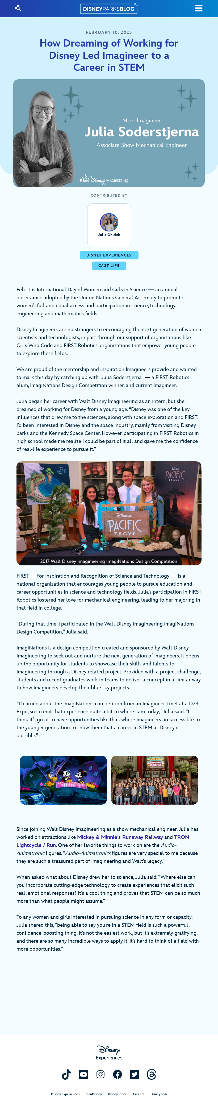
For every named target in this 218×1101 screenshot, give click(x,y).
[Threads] (151, 1074)
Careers (138, 1094)
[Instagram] (100, 1074)
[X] (134, 1074)
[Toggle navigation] (199, 8)
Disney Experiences (65, 1094)
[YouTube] (83, 1074)
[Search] (17, 8)
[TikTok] (66, 1074)
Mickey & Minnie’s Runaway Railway (120, 837)
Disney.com (158, 1094)
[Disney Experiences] (109, 1053)
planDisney (94, 1094)
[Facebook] (117, 1074)
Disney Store (117, 1094)
